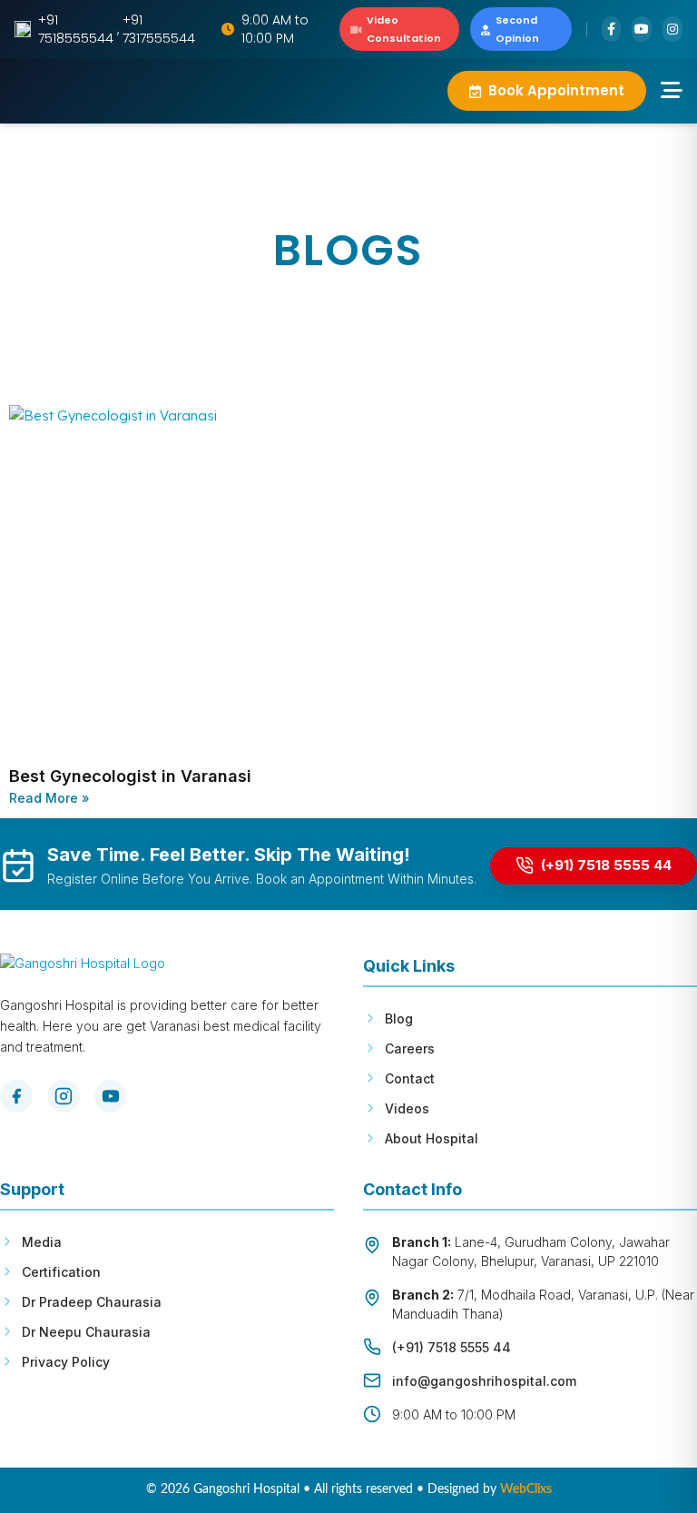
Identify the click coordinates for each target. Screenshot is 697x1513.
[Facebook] (16, 1096)
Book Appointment (556, 90)
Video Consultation (404, 29)
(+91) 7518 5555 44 (451, 1347)
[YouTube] (110, 1096)
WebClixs (526, 1489)
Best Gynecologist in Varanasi (130, 776)
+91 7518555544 (75, 29)
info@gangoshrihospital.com (484, 1381)
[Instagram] (63, 1096)
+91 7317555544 (159, 29)
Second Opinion (517, 29)
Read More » (49, 798)
